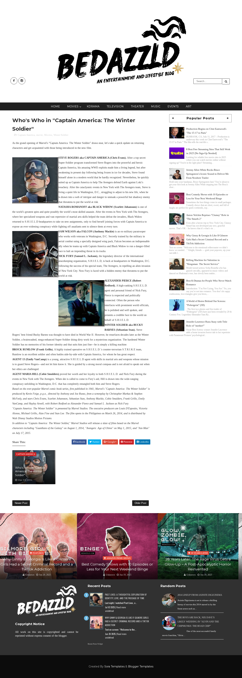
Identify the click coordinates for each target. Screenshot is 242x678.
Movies (72, 106)
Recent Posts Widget (95, 644)
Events (173, 106)
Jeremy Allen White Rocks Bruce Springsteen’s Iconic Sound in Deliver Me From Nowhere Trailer (207, 173)
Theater (137, 106)
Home (55, 106)
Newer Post (21, 503)
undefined (109, 610)
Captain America (26, 134)
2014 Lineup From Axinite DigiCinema (200, 595)
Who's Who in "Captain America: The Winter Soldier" (30, 471)
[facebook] (13, 80)
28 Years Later (122, 553)
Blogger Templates (140, 666)
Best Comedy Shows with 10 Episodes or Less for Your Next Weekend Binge (40, 567)
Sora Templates (114, 666)
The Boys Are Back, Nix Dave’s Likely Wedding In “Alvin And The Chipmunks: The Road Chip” (198, 621)
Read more (121, 607)
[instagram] (21, 80)
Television (115, 106)
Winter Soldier (61, 134)
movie (39, 134)
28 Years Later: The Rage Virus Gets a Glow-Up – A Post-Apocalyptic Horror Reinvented (121, 564)
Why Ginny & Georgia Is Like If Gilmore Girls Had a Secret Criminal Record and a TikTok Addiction (207, 239)
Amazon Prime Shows (42, 558)
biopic (203, 553)
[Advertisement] (200, 364)
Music (155, 106)
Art (188, 106)
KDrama (93, 106)
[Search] (226, 81)
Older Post (140, 503)
